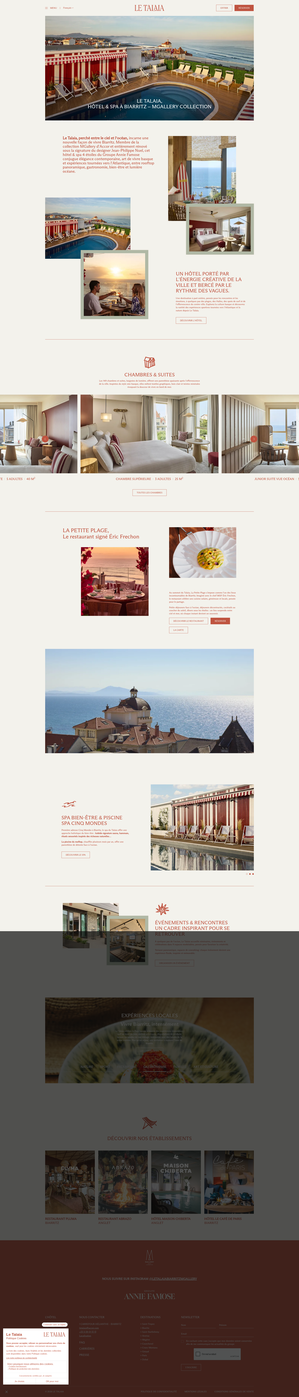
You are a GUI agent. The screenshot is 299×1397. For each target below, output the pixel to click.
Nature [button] (87, 1067)
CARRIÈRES (87, 1348)
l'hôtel (50, 1317)
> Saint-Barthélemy (149, 1331)
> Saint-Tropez (147, 1324)
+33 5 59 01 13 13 (87, 1331)
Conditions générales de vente (234, 1391)
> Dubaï (144, 1359)
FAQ (82, 1342)
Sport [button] (105, 1067)
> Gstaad (144, 1351)
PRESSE (84, 1355)
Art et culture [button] (205, 1067)
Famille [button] (179, 1067)
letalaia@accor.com (89, 1327)
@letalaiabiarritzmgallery (173, 1279)
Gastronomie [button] (154, 1067)
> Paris (143, 1355)
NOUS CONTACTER (91, 1317)
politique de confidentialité (159, 1391)
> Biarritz (144, 1328)
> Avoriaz (144, 1335)
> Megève (145, 1339)
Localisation (85, 1335)
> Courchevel (146, 1343)
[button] (68, 8)
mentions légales (196, 1391)
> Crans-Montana (148, 1347)
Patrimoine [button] (126, 1067)
